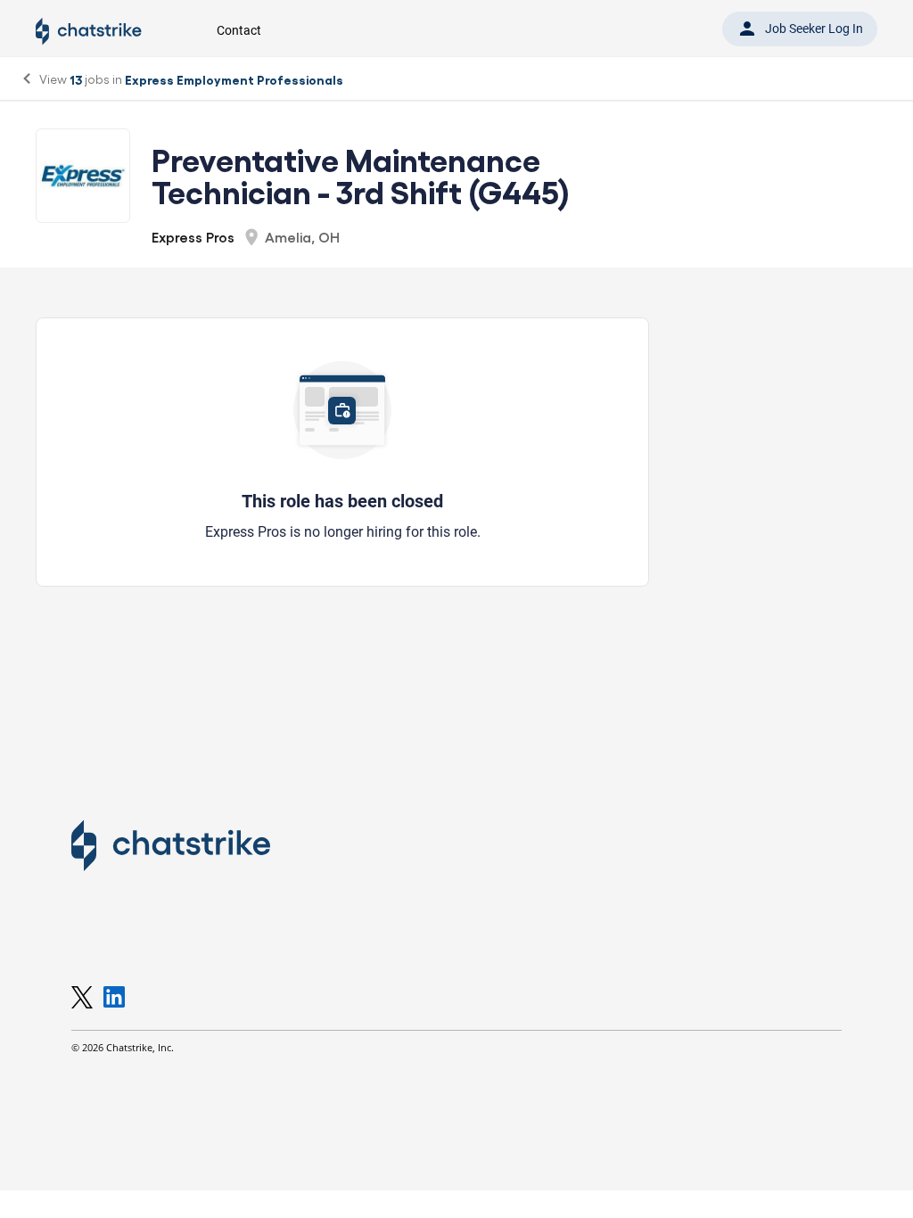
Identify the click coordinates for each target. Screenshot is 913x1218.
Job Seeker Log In (799, 28)
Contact (239, 30)
